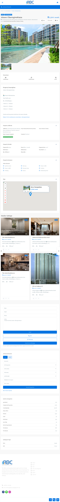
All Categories (7, 365)
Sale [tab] (10, 357)
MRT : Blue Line (13, 232)
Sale (4, 446)
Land (4, 416)
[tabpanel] (30, 375)
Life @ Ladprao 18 (37, 286)
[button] (33, 197)
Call (30, 335)
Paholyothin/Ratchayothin (10, 21)
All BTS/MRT (6, 376)
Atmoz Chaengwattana (36, 187)
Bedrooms (6, 372)
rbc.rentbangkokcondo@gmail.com (12, 487)
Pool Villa (5, 422)
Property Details (7, 144)
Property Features (7, 160)
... (20, 243)
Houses (4, 413)
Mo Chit (7, 232)
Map (4, 179)
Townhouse (5, 430)
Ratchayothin (54, 281)
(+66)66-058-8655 (7, 485)
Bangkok (12, 134)
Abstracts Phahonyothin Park (41, 237)
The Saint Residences (8, 237)
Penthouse (5, 419)
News (33, 470)
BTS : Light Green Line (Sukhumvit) (11, 230)
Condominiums (7, 10)
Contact (34, 474)
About (33, 472)
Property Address (7, 125)
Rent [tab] (5, 357)
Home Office (5, 410)
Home (2, 10)
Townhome (5, 428)
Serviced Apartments (7, 425)
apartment (5, 402)
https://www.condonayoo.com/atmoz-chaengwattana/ (16, 117)
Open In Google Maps (8, 137)
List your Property (36, 468)
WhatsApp (30, 339)
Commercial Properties (8, 405)
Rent (3, 14)
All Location (6, 368)
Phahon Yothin (19, 21)
